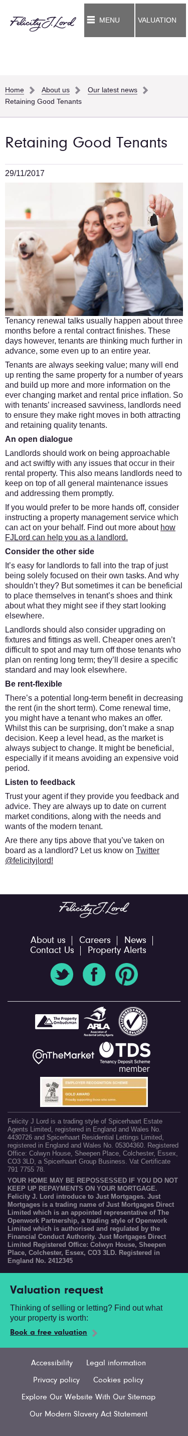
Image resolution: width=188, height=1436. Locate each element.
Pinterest (126, 974)
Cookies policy (118, 1380)
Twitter (61, 974)
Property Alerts (117, 950)
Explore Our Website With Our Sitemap (88, 1397)
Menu (109, 20)
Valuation (157, 20)
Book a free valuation (48, 1333)
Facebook (94, 974)
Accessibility (52, 1363)
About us (48, 940)
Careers (95, 940)
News (135, 940)
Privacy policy (56, 1380)
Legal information (116, 1363)
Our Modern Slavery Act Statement (88, 1414)
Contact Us (52, 950)
